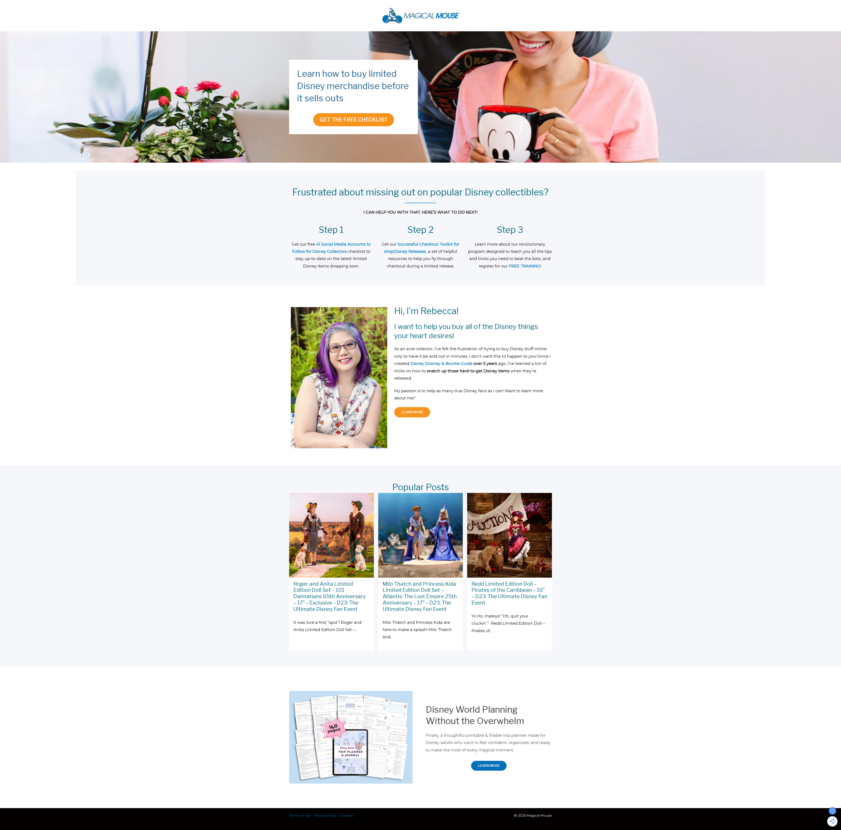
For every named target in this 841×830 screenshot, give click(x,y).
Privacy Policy (325, 815)
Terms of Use (300, 815)
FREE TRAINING (524, 266)
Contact (346, 815)
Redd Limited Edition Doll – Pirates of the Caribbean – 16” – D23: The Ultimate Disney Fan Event (509, 593)
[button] (489, 766)
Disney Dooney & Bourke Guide (441, 363)
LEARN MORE (412, 412)
